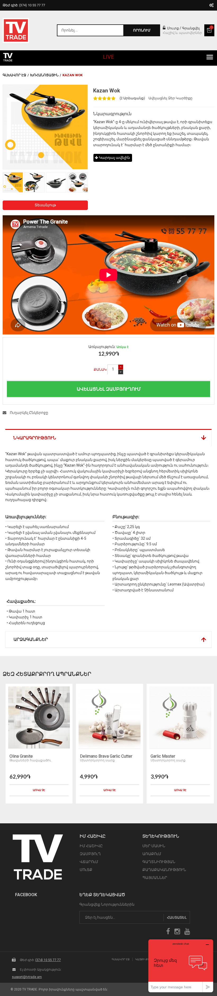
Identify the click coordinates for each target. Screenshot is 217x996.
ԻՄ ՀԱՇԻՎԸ (91, 846)
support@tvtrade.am (27, 977)
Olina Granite (21, 756)
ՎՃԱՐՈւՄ (89, 862)
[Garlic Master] (180, 717)
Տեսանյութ (45, 205)
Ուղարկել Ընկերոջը (28, 412)
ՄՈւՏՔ (86, 870)
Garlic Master (163, 756)
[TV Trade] (16, 30)
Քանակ (100, 370)
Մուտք (172, 28)
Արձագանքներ (30, 639)
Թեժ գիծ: (24, 5)
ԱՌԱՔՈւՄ (151, 854)
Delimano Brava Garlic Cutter (106, 756)
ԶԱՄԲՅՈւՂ (90, 854)
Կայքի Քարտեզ (146, 959)
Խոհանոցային (44, 75)
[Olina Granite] (39, 717)
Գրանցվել (191, 28)
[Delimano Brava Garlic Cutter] (110, 717)
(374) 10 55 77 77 (48, 960)
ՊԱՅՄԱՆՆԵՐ (154, 878)
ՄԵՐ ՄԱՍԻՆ (153, 846)
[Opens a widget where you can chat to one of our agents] (180, 965)
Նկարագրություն (34, 437)
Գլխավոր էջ (14, 75)
